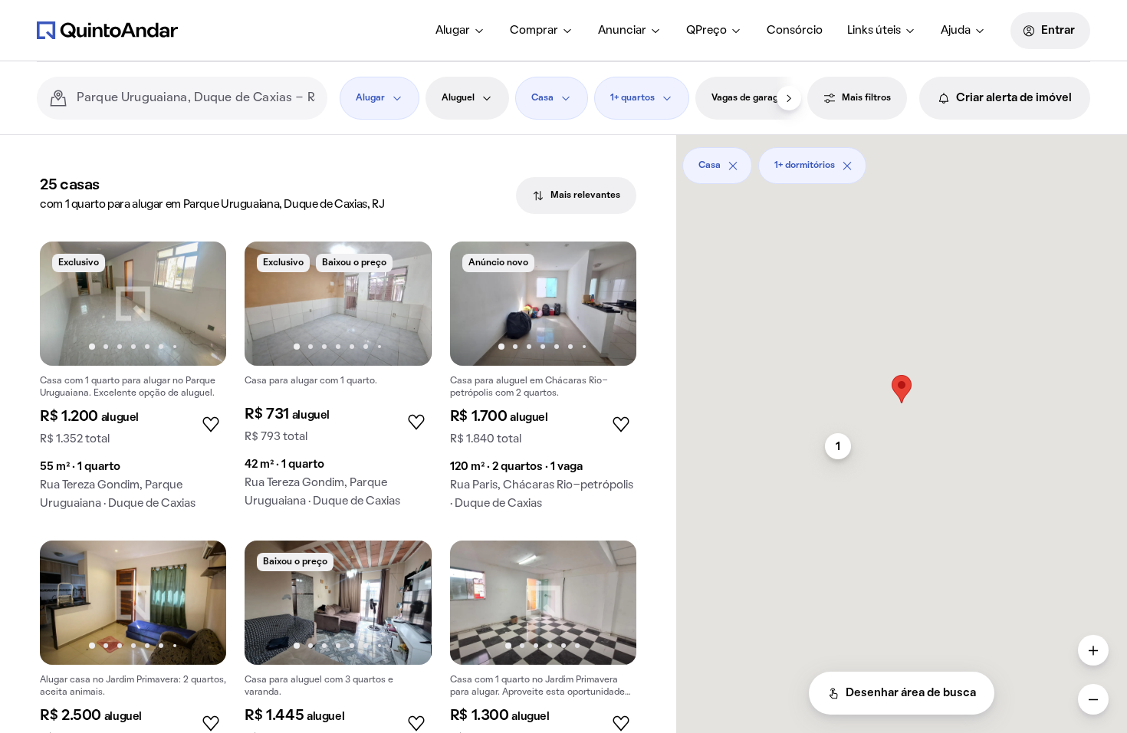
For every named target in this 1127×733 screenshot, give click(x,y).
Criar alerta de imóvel (1014, 98)
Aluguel (458, 98)
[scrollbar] (901, 160)
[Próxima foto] (198, 303)
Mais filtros (866, 98)
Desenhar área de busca (911, 693)
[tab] (576, 195)
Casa (542, 98)
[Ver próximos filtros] (789, 98)
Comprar (534, 30)
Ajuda (956, 30)
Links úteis (874, 30)
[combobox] (196, 98)
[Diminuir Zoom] (1093, 699)
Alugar (452, 30)
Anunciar (622, 30)
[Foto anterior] (67, 303)
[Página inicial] (107, 30)
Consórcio (795, 30)
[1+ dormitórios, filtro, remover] (847, 165)
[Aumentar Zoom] (1093, 650)
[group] (133, 382)
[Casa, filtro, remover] (733, 165)
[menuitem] (460, 30)
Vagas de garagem (751, 98)
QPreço (706, 30)
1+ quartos (632, 98)
